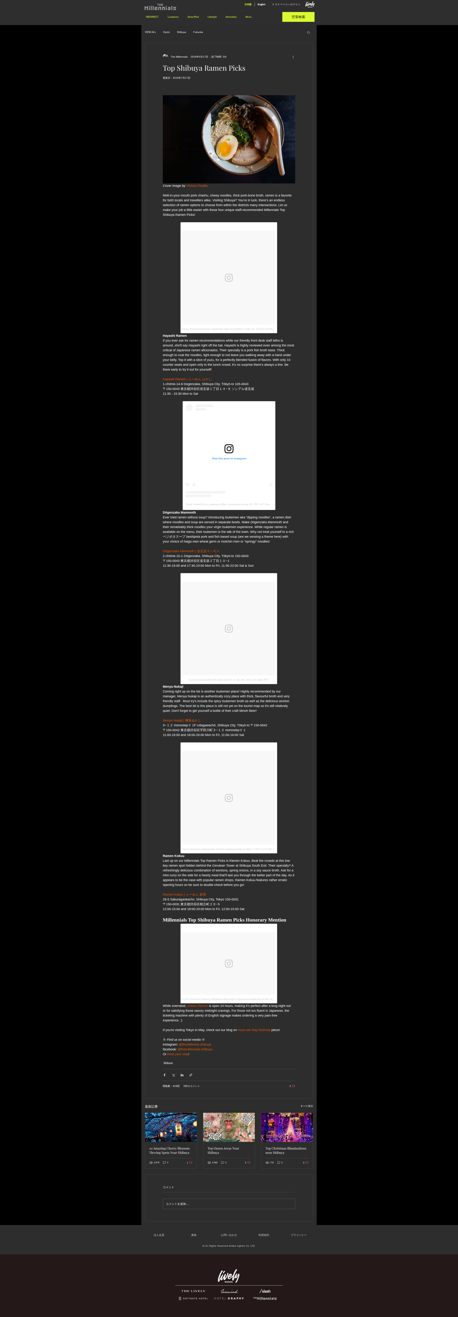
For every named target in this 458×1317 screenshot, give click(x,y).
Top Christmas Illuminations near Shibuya (285, 1150)
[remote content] (229, 277)
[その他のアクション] (293, 57)
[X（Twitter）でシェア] (173, 1075)
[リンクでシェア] (191, 1075)
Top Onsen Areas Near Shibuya (223, 1150)
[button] (173, 17)
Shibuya (181, 32)
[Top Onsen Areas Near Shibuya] (229, 1127)
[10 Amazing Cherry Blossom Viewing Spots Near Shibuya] (171, 1127)
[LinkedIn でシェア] (182, 1075)
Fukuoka (198, 32)
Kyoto (166, 32)
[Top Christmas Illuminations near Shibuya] (287, 1127)
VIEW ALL (150, 32)
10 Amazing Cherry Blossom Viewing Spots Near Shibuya (169, 1150)
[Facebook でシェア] (164, 1075)
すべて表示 (307, 1106)
